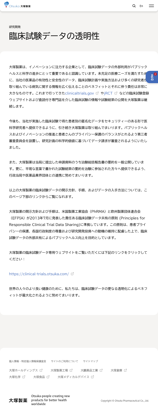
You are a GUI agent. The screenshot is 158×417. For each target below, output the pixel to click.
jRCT (108, 93)
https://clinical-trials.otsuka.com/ (39, 274)
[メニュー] (151, 5)
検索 (134, 5)
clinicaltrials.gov (79, 93)
